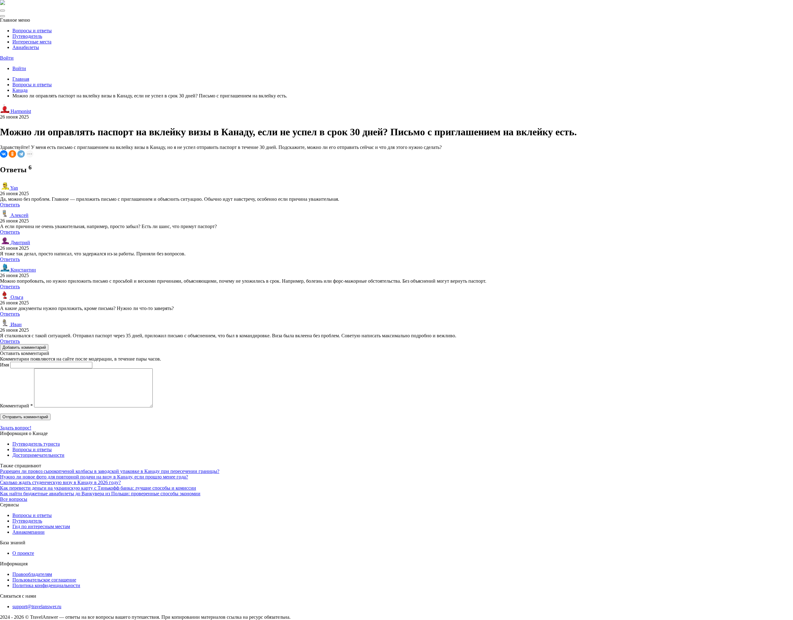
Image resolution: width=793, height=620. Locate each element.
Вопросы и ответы (32, 30)
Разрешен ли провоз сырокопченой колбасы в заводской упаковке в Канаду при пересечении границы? (109, 471)
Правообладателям (32, 574)
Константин (22, 269)
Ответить (10, 204)
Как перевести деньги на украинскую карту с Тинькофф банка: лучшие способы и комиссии (98, 488)
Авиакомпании (28, 532)
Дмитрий (19, 242)
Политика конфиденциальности (46, 585)
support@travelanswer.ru (36, 606)
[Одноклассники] (12, 154)
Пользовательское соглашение (44, 579)
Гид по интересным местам (41, 526)
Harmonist (20, 111)
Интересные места (31, 41)
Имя (4, 364)
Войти (7, 58)
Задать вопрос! (15, 427)
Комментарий (16, 405)
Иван (15, 324)
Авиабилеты (25, 47)
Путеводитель (27, 36)
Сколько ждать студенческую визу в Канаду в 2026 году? (60, 482)
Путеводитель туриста (36, 444)
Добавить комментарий (24, 347)
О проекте (23, 553)
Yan (13, 188)
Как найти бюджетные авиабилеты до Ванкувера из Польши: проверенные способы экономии (100, 493)
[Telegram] (21, 154)
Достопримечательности (38, 455)
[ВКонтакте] (3, 154)
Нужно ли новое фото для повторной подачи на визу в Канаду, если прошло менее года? (94, 476)
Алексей (18, 215)
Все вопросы (13, 499)
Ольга (16, 297)
